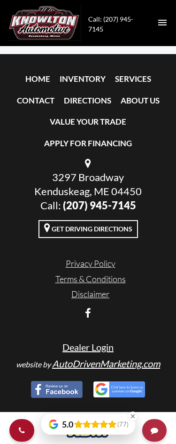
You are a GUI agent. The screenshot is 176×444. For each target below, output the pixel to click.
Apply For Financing (88, 143)
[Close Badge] (133, 416)
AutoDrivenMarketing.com (106, 363)
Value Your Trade (88, 122)
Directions (87, 100)
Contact (35, 100)
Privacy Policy (90, 263)
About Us (140, 100)
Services (133, 79)
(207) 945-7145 (99, 205)
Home (37, 79)
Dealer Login (88, 347)
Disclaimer (90, 294)
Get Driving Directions (91, 229)
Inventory (83, 79)
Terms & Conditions (90, 279)
